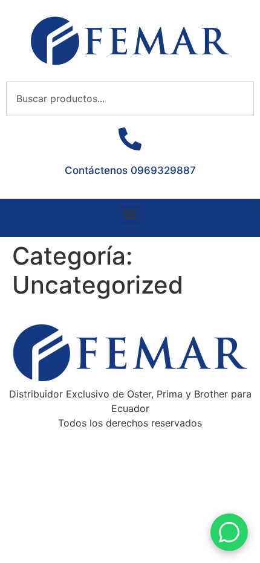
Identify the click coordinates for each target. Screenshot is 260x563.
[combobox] (130, 98)
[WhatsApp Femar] (229, 532)
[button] (130, 215)
